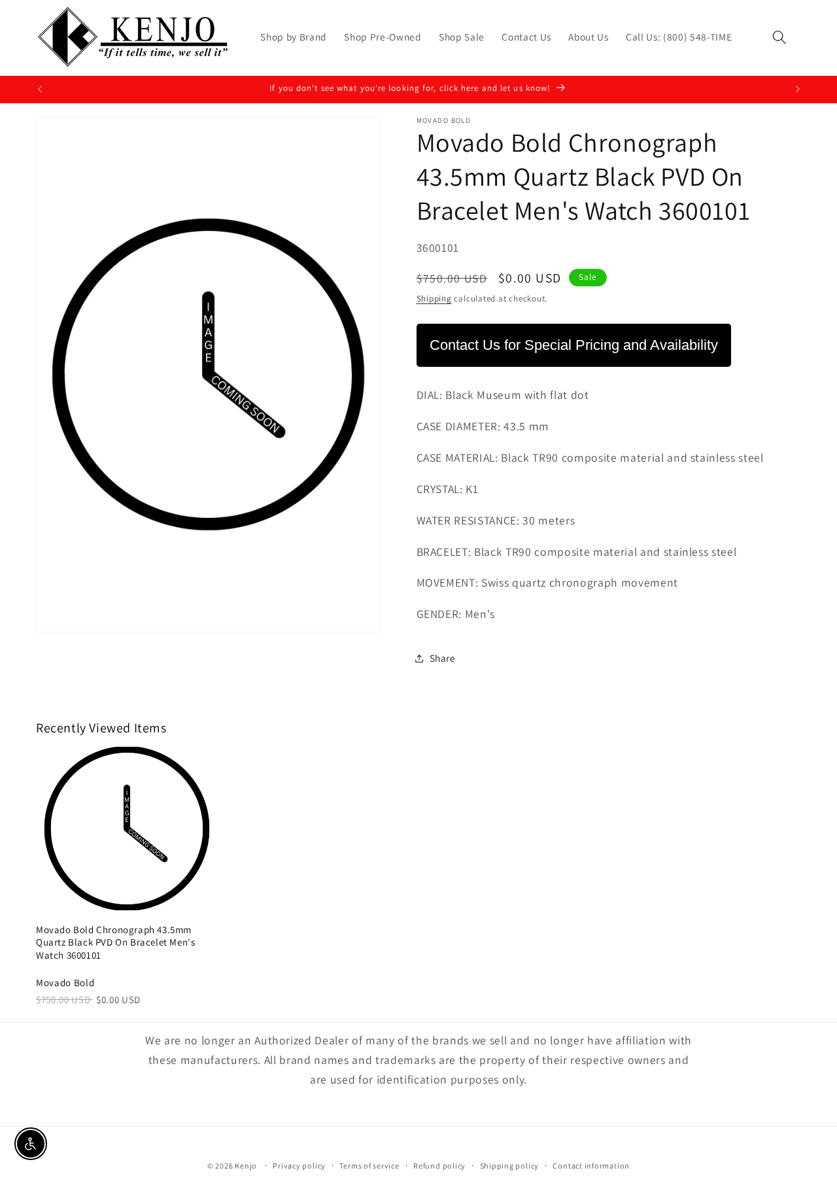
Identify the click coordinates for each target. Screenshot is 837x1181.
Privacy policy (299, 1166)
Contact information (591, 1166)
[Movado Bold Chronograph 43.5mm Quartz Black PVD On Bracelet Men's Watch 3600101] (127, 828)
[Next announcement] (797, 89)
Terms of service (369, 1166)
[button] (779, 37)
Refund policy (439, 1166)
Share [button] (443, 657)
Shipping (434, 298)
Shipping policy (509, 1166)
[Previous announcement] (40, 89)
